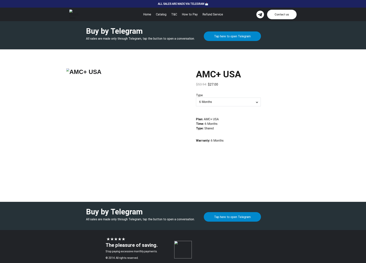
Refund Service (212, 14)
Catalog (161, 14)
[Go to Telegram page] (260, 14)
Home (147, 14)
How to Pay (190, 14)
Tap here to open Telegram (232, 36)
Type (199, 95)
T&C (174, 14)
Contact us (282, 14)
